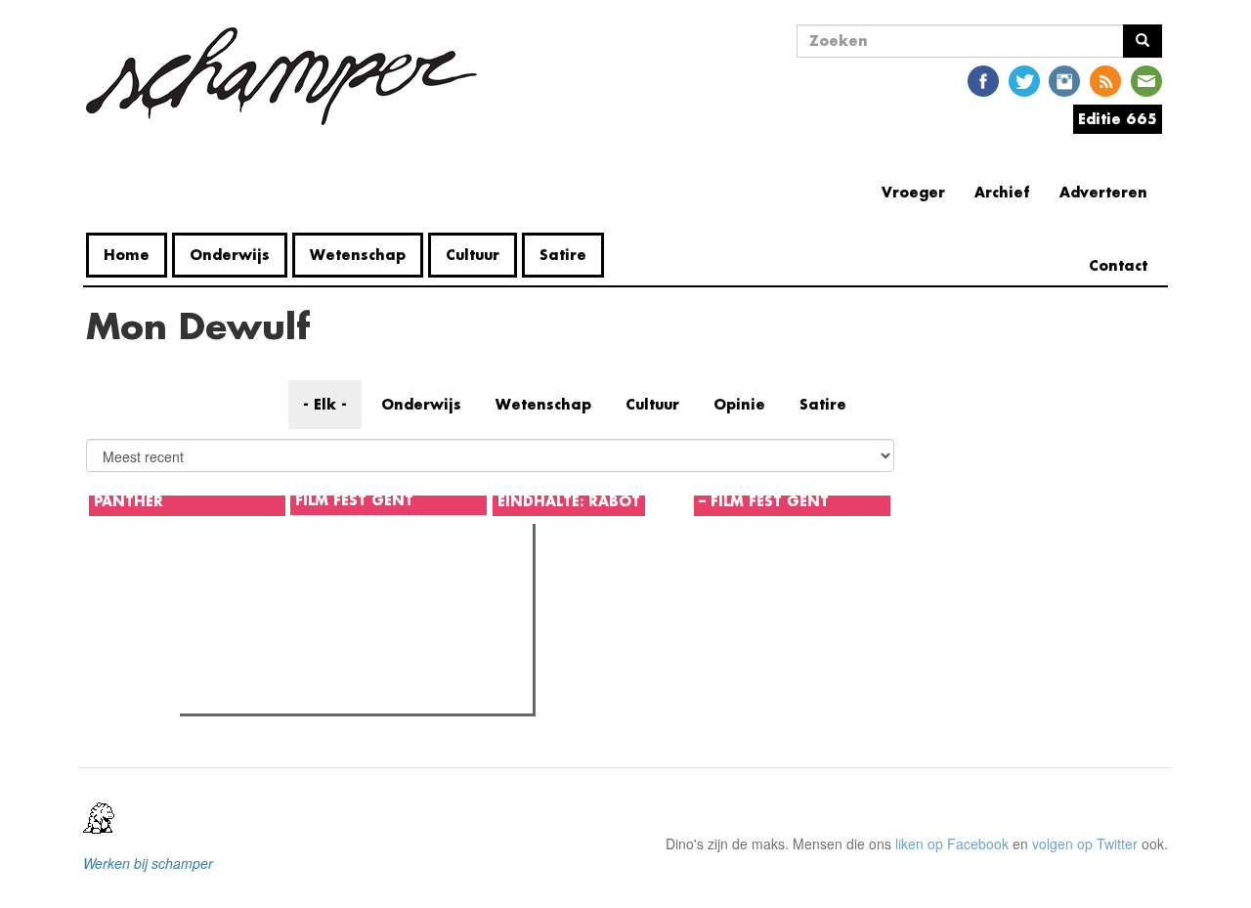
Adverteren (1103, 192)
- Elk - (325, 404)
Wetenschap (358, 254)
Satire (562, 254)
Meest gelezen (243, 582)
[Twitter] (1024, 79)
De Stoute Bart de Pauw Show (311, 648)
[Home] (289, 76)
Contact (1118, 265)
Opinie (739, 404)
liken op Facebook (952, 843)
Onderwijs (230, 254)
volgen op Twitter (1085, 843)
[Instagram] (1064, 79)
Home (127, 254)
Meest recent (359, 582)
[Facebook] (983, 79)
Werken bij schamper (148, 863)
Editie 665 (1117, 118)
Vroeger (913, 192)
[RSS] (1105, 79)
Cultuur (472, 254)
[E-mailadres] (1146, 79)
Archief (1002, 192)
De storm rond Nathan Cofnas (311, 622)
